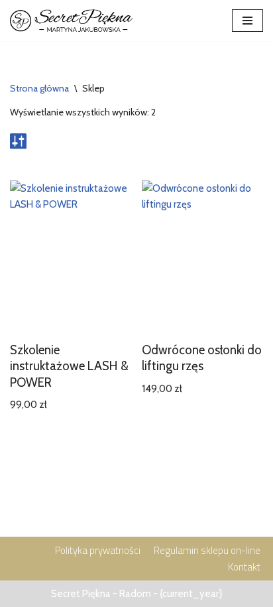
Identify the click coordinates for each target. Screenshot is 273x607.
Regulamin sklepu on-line (207, 550)
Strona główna (39, 88)
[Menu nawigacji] (247, 20)
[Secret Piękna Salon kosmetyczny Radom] (71, 20)
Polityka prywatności (97, 550)
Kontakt (244, 567)
